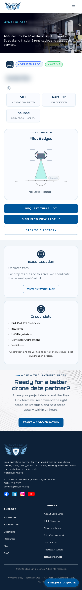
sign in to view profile (41, 219)
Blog (6, 545)
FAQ (6, 553)
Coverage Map (52, 528)
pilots (20, 22)
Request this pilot (41, 208)
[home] (13, 6)
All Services (10, 517)
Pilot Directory (52, 520)
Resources (9, 538)
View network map (41, 288)
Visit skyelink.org (13, 472)
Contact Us (50, 542)
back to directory (41, 230)
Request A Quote (53, 549)
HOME (8, 22)
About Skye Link (53, 513)
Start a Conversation (41, 422)
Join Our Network (54, 535)
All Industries (11, 524)
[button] (73, 6)
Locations (9, 531)
